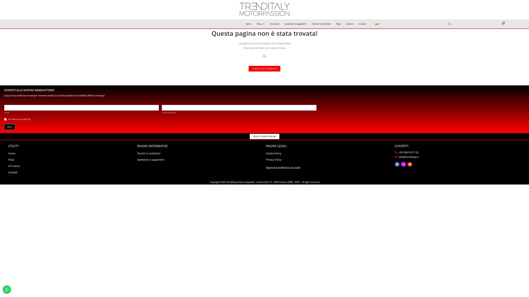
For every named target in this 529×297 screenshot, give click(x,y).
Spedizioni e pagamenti (296, 24)
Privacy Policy (38, 119)
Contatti (349, 24)
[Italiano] (376, 24)
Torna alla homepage (264, 68)
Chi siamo (274, 24)
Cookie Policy (273, 153)
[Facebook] (397, 164)
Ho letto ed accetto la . (27, 119)
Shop (259, 24)
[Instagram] (403, 164)
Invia (9, 127)
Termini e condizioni (321, 24)
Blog (338, 24)
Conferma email (169, 112)
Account (362, 24)
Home (248, 24)
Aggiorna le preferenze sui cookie (283, 167)
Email (6, 112)
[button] (7, 289)
